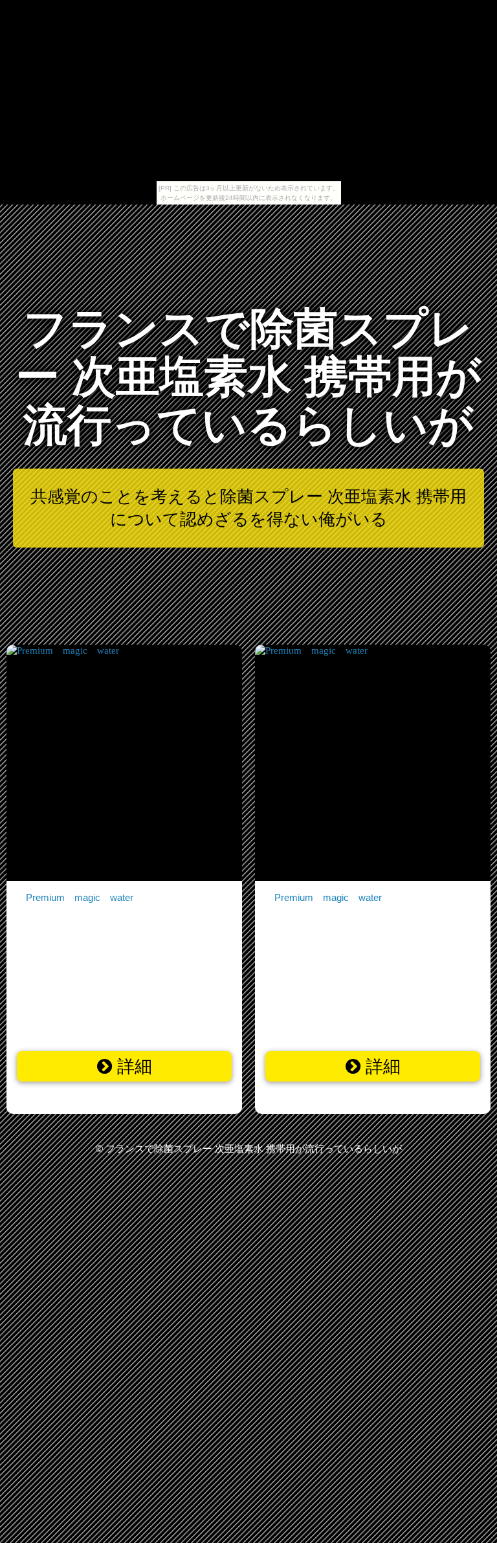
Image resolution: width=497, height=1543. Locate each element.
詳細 (132, 1066)
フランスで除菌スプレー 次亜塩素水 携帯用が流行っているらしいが (248, 376)
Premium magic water (79, 897)
